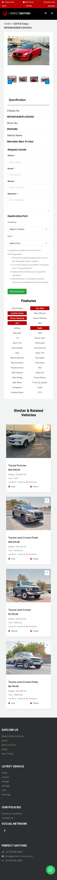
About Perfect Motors (13, 736)
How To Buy (7, 753)
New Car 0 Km (9, 744)
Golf (4, 790)
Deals (4, 749)
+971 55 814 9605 (13, 851)
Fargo (4, 772)
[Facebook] (5, 831)
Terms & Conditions (12, 813)
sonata (5, 777)
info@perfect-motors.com (19, 856)
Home (7, 23)
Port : (10, 236)
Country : (12, 222)
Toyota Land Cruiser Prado (23, 537)
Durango (6, 794)
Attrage (6, 785)
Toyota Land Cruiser (19, 609)
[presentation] (11, 55)
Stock (4, 740)
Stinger (5, 781)
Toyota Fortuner (17, 465)
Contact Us (7, 818)
